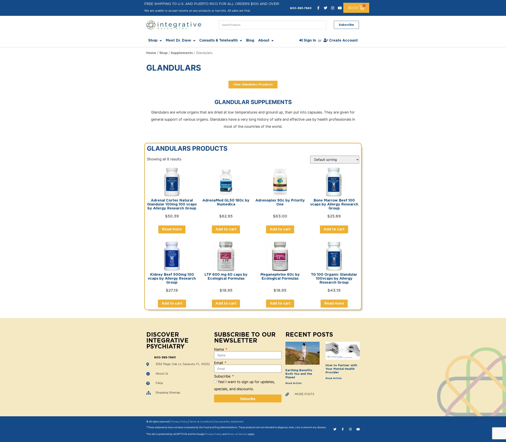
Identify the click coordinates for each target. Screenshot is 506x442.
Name (219, 349)
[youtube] (339, 7)
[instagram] (332, 7)
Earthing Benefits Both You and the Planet (298, 374)
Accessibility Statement (229, 421)
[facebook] (318, 7)
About (263, 40)
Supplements (182, 53)
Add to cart (225, 229)
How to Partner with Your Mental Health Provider (341, 369)
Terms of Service (237, 434)
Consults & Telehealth (218, 40)
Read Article (293, 383)
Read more (172, 229)
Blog (250, 40)
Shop (153, 40)
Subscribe (222, 376)
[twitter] (325, 7)
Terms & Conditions (201, 421)
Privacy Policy (179, 421)
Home (151, 53)
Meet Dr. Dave (178, 40)
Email (219, 363)
